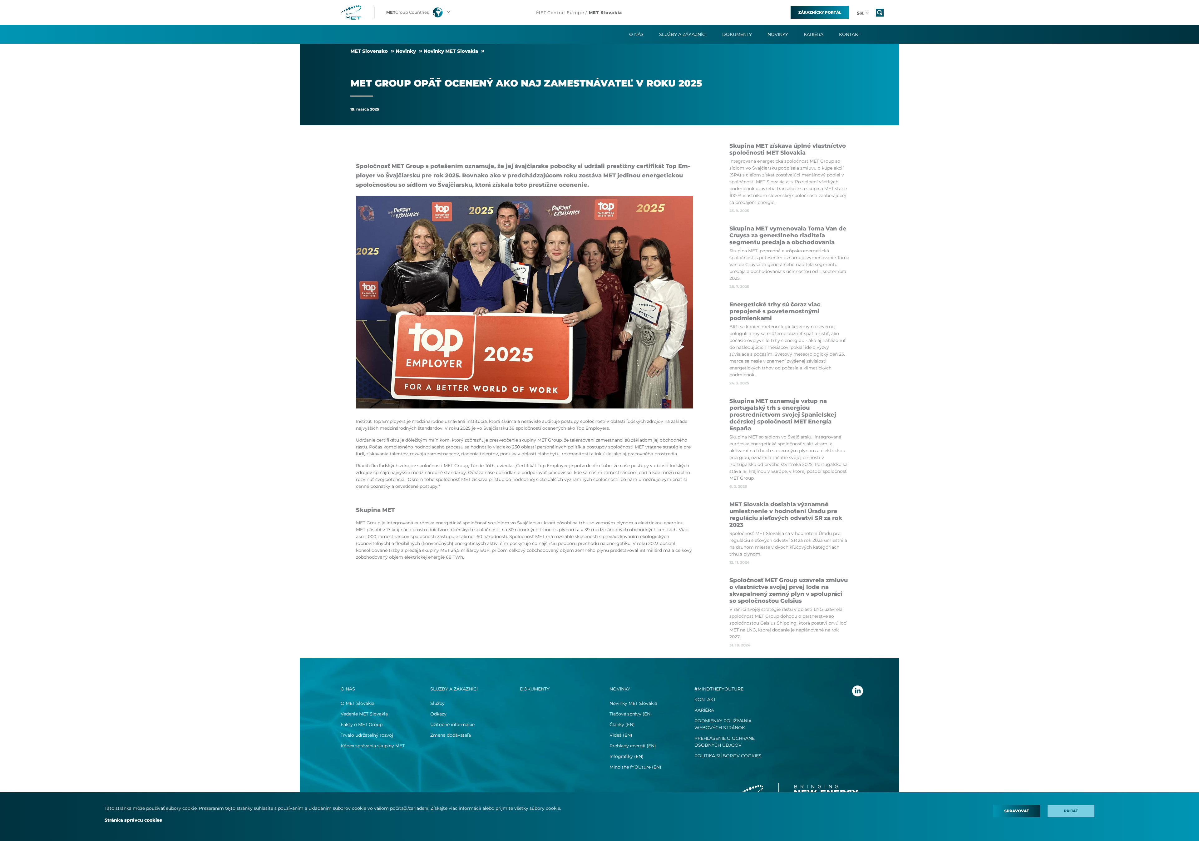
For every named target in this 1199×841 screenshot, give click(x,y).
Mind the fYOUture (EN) (635, 767)
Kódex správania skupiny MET (373, 746)
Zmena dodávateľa (450, 735)
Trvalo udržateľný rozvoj (367, 735)
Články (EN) (622, 724)
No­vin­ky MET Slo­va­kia (451, 51)
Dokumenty (737, 34)
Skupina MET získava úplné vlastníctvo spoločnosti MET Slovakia (787, 149)
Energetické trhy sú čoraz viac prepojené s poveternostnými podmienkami (774, 311)
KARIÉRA (704, 710)
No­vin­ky (406, 51)
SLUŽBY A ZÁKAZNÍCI (454, 689)
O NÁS (348, 689)
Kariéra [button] (813, 34)
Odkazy (438, 714)
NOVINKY (619, 689)
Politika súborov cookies (728, 756)
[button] (419, 12)
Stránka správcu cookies (133, 820)
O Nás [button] (636, 34)
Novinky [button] (777, 34)
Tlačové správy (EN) (630, 714)
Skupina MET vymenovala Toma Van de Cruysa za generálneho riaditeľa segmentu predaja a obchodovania (787, 235)
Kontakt (849, 34)
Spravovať (1016, 811)
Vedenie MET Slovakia (364, 714)
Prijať (1071, 811)
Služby (437, 703)
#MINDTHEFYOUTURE (718, 689)
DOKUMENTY (535, 689)
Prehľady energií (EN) (632, 746)
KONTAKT (705, 699)
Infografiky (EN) (626, 756)
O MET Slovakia (357, 703)
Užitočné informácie (452, 724)
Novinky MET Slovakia (633, 703)
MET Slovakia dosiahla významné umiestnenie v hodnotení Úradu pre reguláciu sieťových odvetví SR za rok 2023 (785, 514)
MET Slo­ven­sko (369, 51)
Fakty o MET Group (361, 724)
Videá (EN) (620, 735)
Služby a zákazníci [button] (683, 34)
